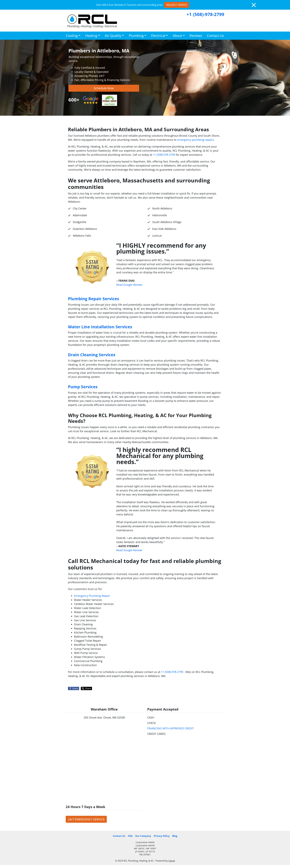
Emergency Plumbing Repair (92, 596)
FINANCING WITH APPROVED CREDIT (170, 728)
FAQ (130, 835)
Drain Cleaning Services (91, 354)
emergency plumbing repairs (195, 139)
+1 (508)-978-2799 (205, 14)
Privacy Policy (162, 835)
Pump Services (82, 386)
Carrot (171, 860)
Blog (174, 835)
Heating (91, 35)
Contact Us (215, 35)
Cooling (72, 35)
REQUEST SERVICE (176, 4)
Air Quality (113, 35)
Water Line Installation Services (100, 327)
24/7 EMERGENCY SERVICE (86, 819)
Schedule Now (104, 88)
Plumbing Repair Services (93, 298)
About (177, 35)
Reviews (196, 35)
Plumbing (136, 35)
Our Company (143, 835)
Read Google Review (129, 284)
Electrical (158, 35)
